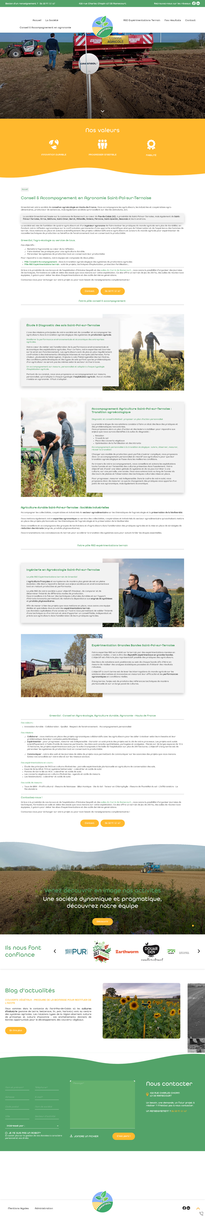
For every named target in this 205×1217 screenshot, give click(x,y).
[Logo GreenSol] (102, 1201)
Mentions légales (18, 1208)
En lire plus (16, 1076)
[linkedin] (198, 4)
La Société (51, 20)
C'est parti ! (124, 1136)
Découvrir (102, 921)
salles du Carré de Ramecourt (116, 270)
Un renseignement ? (166, 1111)
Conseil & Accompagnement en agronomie (45, 27)
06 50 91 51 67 (47, 4)
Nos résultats (172, 20)
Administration (44, 1208)
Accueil (37, 20)
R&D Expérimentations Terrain (141, 20)
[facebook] (194, 4)
